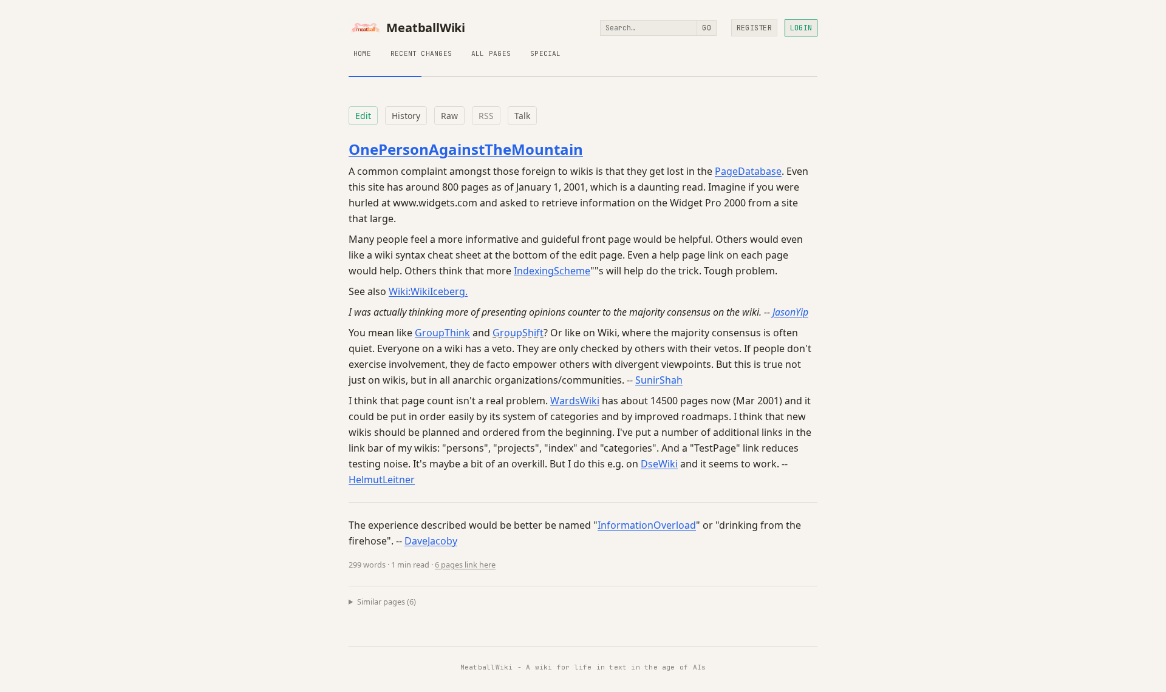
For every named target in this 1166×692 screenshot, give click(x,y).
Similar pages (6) (386, 601)
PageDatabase (748, 171)
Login (801, 28)
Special (545, 53)
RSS (486, 115)
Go (706, 28)
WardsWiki (574, 400)
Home (362, 53)
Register (754, 28)
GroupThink (442, 332)
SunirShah (659, 380)
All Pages (491, 53)
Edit (363, 115)
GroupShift (518, 332)
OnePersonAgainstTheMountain (466, 149)
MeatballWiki (425, 28)
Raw (449, 115)
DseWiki (659, 463)
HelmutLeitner (382, 479)
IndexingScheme (552, 270)
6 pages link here (465, 564)
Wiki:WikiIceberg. (428, 291)
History (406, 115)
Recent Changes (421, 53)
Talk (522, 115)
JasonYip (790, 312)
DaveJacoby (430, 541)
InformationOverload (647, 525)
